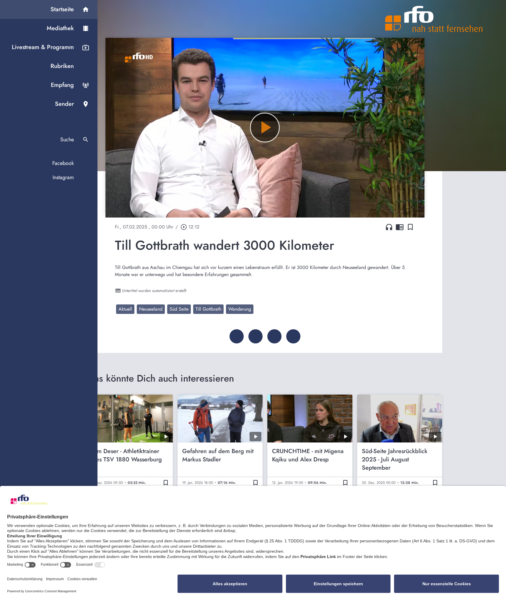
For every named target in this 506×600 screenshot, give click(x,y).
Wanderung (239, 309)
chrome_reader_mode (400, 227)
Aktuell (125, 309)
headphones (389, 227)
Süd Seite (179, 309)
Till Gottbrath (208, 309)
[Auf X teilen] (255, 336)
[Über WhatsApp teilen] (274, 336)
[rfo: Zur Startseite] (434, 19)
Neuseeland (150, 309)
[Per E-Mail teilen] (293, 336)
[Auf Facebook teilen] (237, 336)
